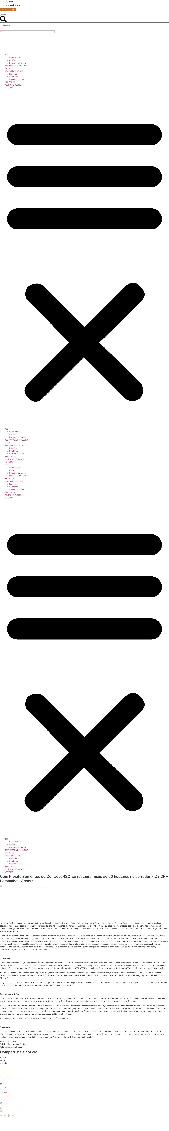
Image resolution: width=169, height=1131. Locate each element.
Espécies (13, 74)
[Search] (2, 29)
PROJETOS (9, 68)
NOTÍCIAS (9, 87)
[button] (84, 258)
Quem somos (15, 57)
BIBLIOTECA (10, 82)
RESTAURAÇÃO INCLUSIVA (16, 65)
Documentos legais (17, 63)
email (2, 1084)
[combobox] (84, 24)
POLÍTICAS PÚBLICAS (14, 85)
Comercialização (16, 79)
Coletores (13, 76)
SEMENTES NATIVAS (14, 71)
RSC (6, 54)
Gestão (12, 60)
